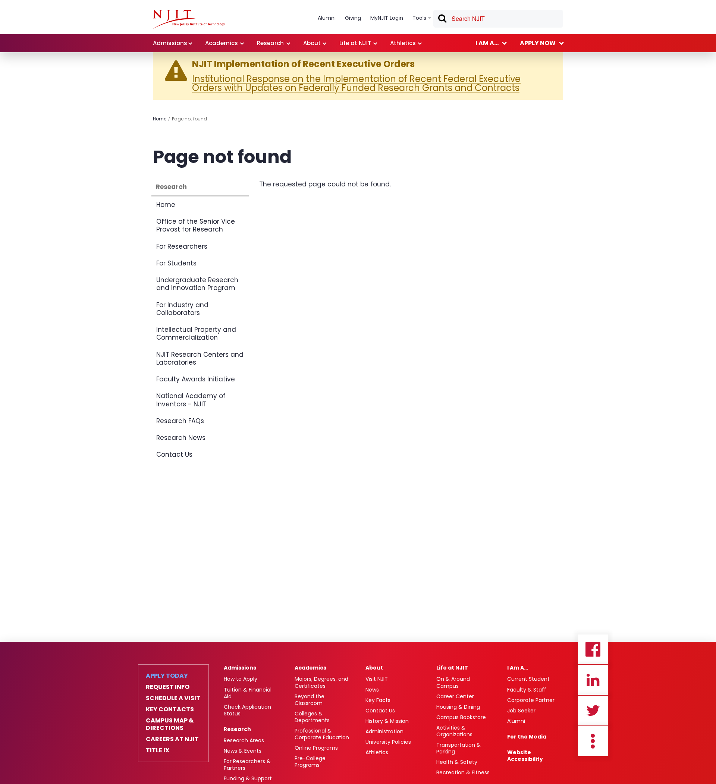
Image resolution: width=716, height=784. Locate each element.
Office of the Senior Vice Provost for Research (195, 225)
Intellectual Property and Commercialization (196, 333)
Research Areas (244, 740)
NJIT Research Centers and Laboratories (200, 358)
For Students (176, 263)
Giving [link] (353, 18)
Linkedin (593, 680)
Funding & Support (248, 778)
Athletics (376, 752)
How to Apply (240, 679)
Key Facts (377, 700)
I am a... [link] (487, 43)
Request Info (167, 687)
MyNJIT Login (386, 18)
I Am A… (517, 667)
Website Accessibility (525, 755)
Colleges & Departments (312, 717)
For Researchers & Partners (247, 764)
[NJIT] (189, 19)
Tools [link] (419, 18)
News (372, 689)
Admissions (240, 667)
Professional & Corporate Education (322, 734)
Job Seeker (521, 710)
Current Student (528, 679)
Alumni (516, 721)
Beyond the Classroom (309, 699)
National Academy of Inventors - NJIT (191, 399)
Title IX (157, 750)
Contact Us (174, 454)
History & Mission (387, 721)
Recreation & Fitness (463, 772)
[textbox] (498, 19)
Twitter (593, 710)
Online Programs (316, 747)
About (374, 667)
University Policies (388, 742)
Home (159, 119)
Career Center (455, 696)
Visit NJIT (376, 679)
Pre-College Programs (310, 761)
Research (171, 186)
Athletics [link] (403, 43)
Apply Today (167, 676)
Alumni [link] (327, 18)
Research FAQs (180, 420)
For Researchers (181, 246)
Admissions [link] (170, 43)
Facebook (593, 649)
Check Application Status (247, 710)
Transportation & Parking (458, 748)
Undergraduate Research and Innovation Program (197, 283)
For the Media (526, 736)
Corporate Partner (531, 700)
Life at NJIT (452, 667)
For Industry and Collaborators (182, 308)
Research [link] (270, 43)
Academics (310, 667)
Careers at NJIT (172, 739)
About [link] (312, 43)
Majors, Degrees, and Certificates (321, 682)
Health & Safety (456, 762)
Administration (384, 731)
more (593, 741)
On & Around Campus (453, 682)
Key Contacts (170, 709)
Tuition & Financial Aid (247, 693)
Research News (180, 437)
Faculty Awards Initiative (195, 379)
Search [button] (442, 19)
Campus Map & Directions (170, 724)
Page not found (189, 119)
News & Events (242, 750)
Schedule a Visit (173, 698)
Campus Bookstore (461, 717)
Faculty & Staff (526, 689)
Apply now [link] (538, 43)
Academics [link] (221, 43)
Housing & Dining (458, 706)
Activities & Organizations (454, 731)
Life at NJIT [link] (355, 43)
